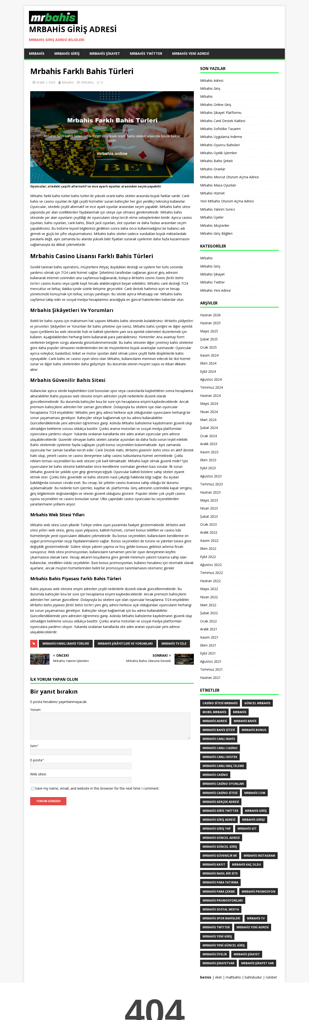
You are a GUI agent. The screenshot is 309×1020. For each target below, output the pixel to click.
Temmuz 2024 (211, 387)
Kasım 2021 (209, 637)
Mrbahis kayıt (214, 864)
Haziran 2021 (210, 677)
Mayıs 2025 (209, 331)
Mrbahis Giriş (67, 53)
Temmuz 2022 (211, 572)
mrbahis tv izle (174, 643)
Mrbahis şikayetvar (218, 963)
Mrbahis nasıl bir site (220, 873)
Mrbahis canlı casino (220, 748)
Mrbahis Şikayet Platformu (220, 112)
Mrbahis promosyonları (223, 900)
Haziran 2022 (210, 581)
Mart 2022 (208, 605)
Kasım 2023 (209, 452)
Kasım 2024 (209, 355)
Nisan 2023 (209, 508)
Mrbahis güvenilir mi (220, 856)
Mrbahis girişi (253, 820)
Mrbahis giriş (256, 811)
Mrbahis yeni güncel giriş (224, 945)
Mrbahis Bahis (245, 721)
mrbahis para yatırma (220, 882)
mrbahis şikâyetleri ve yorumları (125, 643)
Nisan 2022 (209, 597)
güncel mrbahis (257, 703)
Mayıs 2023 (209, 500)
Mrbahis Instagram (259, 856)
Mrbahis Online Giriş (215, 104)
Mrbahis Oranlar (212, 169)
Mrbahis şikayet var (257, 963)
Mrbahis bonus (254, 730)
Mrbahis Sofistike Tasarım (220, 128)
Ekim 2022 (208, 548)
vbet (218, 977)
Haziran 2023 (210, 492)
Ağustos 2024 (211, 379)
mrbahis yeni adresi (253, 927)
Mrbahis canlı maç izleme (223, 766)
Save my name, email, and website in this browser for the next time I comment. (97, 788)
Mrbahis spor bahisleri (221, 918)
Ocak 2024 (208, 436)
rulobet (271, 977)
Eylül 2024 (208, 371)
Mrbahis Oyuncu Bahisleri (220, 145)
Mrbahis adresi (215, 721)
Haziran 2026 (210, 315)
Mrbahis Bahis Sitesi (219, 730)
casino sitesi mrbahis (220, 703)
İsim (33, 746)
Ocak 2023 (208, 524)
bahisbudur (253, 977)
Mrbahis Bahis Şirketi (216, 161)
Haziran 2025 (210, 323)
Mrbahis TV (256, 918)
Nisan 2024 (209, 411)
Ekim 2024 (208, 363)
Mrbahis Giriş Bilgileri (216, 233)
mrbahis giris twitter (220, 811)
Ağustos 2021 (211, 661)
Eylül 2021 (208, 653)
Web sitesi (38, 774)
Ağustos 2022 (211, 564)
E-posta (36, 760)
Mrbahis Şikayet (105, 53)
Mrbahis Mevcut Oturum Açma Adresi (229, 177)
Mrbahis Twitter (146, 53)
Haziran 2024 (210, 395)
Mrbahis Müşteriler (214, 225)
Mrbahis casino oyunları (223, 784)
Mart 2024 (208, 419)
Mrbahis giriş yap (217, 829)
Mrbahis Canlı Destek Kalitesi (222, 120)
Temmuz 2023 (211, 484)
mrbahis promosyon (258, 891)
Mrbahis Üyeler (212, 217)
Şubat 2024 (209, 427)
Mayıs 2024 (209, 403)
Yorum (35, 709)
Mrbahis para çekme (219, 891)
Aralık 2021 (208, 629)
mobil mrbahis (214, 712)
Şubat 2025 (209, 339)
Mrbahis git (247, 829)
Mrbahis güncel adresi (221, 838)
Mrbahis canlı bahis (219, 739)
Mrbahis (36, 53)
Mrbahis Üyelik (215, 954)
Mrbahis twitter (216, 927)
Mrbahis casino (215, 775)
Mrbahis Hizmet (212, 193)
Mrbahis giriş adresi (219, 820)
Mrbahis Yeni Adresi (190, 53)
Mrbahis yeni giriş (217, 936)
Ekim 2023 (208, 460)
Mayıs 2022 (209, 588)
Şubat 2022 (209, 613)
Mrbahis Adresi (211, 80)
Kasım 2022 (209, 540)
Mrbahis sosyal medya (221, 909)
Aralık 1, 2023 (45, 82)
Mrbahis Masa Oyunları (218, 185)
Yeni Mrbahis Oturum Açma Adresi (227, 201)
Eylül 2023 (208, 468)
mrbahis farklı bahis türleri (65, 643)
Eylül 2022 (208, 556)
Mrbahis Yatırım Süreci (217, 209)
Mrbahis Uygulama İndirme (221, 136)
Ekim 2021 (208, 645)
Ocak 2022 (208, 621)
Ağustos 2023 (211, 476)
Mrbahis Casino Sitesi (220, 793)
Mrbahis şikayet (247, 954)
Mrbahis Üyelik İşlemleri (218, 153)
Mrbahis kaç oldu (246, 864)
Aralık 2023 (208, 443)
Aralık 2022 (208, 532)
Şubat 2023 (209, 516)
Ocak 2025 (208, 347)
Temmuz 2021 (211, 669)
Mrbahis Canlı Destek (220, 757)
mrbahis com (254, 793)
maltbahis (233, 977)
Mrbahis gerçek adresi (221, 802)
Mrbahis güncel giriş (220, 847)
